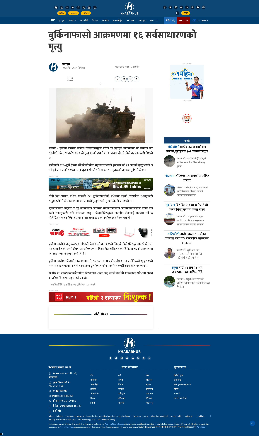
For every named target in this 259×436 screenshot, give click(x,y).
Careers (173, 416)
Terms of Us (80, 416)
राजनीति (84, 20)
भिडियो (61, 13)
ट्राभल (120, 380)
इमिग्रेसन (121, 398)
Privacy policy (55, 419)
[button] (177, 13)
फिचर (92, 398)
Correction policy (69, 419)
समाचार (72, 20)
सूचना (148, 384)
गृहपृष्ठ (62, 20)
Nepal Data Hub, (67, 427)
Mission (111, 416)
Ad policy (180, 416)
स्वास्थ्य (121, 389)
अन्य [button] (152, 20)
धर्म (119, 375)
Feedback (164, 416)
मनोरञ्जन (131, 20)
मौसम (176, 389)
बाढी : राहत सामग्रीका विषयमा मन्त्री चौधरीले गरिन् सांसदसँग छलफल (187, 238)
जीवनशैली (94, 394)
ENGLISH (183, 21)
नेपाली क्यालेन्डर (180, 398)
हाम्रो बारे (57, 411)
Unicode (137, 416)
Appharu (201, 427)
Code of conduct (201, 416)
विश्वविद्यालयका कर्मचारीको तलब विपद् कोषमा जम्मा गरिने (187, 207)
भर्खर (187, 140)
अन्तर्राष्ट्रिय (118, 20)
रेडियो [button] (169, 21)
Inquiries (103, 416)
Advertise (155, 416)
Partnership (71, 416)
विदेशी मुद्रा (178, 375)
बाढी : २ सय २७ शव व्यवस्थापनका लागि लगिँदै (187, 270)
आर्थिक (105, 20)
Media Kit (59, 416)
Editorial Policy (188, 416)
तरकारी (177, 394)
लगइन (185, 13)
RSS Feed (128, 416)
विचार (95, 20)
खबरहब (66, 64)
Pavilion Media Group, (114, 424)
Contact (146, 416)
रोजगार (121, 403)
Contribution (92, 416)
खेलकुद (142, 20)
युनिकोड (86, 13)
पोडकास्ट (73, 13)
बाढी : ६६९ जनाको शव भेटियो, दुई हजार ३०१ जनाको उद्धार (187, 149)
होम (91, 375)
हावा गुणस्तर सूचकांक (182, 384)
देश (147, 375)
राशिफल (149, 394)
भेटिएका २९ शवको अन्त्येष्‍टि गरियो (187, 178)
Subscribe (120, 416)
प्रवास (92, 403)
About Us (51, 416)
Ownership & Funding (106, 419)
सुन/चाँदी (177, 380)
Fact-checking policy (86, 419)
